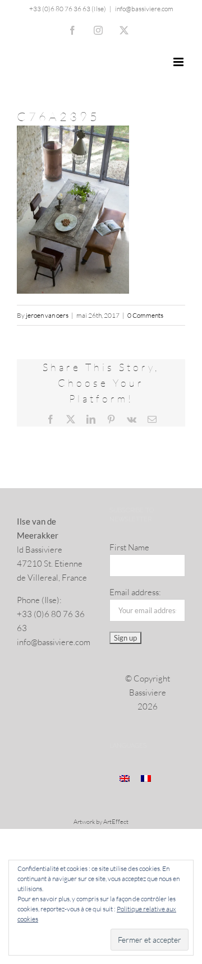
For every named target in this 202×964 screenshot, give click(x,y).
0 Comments (145, 315)
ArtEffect (115, 822)
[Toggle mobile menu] (179, 62)
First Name (129, 547)
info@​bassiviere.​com (53, 642)
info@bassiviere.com (144, 8)
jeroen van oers (47, 315)
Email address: (135, 592)
